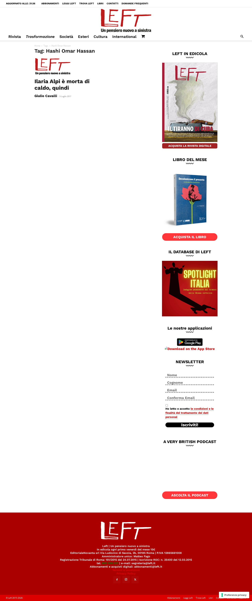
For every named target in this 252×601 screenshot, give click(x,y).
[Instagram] (126, 579)
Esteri (83, 36)
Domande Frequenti (135, 3)
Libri (100, 3)
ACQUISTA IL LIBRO (189, 237)
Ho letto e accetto (189, 413)
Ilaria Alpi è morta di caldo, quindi (61, 84)
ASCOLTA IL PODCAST (189, 495)
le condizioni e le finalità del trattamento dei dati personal (189, 413)
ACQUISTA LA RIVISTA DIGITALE (189, 145)
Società (66, 36)
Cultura (100, 36)
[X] (135, 579)
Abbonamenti (50, 3)
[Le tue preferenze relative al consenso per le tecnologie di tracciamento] (234, 595)
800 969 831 (110, 563)
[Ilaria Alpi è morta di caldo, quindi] (62, 66)
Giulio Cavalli (45, 96)
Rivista (14, 36)
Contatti (112, 3)
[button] (242, 37)
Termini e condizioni (126, 570)
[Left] (126, 20)
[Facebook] (116, 579)
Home (37, 45)
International (124, 36)
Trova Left (86, 3)
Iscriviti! (189, 425)
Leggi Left (69, 3)
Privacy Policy (126, 573)
